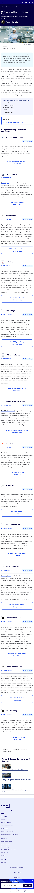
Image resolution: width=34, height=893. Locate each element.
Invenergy (10, 485)
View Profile (6, 141)
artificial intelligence (20, 629)
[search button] (22, 2)
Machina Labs (5, 627)
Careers (3, 819)
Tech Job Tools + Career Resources (10, 850)
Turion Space (11, 174)
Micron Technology (14, 667)
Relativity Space (12, 566)
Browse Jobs (4, 852)
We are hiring (28, 141)
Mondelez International (8, 411)
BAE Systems (5, 534)
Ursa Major (10, 443)
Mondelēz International (15, 401)
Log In (31, 2)
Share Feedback (5, 844)
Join (26, 2)
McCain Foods (11, 215)
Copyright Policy (17, 872)
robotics (27, 95)
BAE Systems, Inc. (13, 525)
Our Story (4, 816)
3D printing (18, 95)
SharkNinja (10, 311)
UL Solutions (11, 262)
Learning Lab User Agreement (17, 867)
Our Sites (3, 862)
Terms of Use (17, 877)
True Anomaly (11, 711)
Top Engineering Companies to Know (13, 122)
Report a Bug (5, 847)
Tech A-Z (3, 855)
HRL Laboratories (13, 355)
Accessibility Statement (17, 870)
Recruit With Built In (7, 831)
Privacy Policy (17, 874)
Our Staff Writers (6, 822)
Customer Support (6, 841)
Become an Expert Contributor (9, 834)
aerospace (11, 95)
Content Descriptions (7, 825)
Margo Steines (16, 22)
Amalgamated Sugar (14, 137)
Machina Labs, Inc (13, 618)
